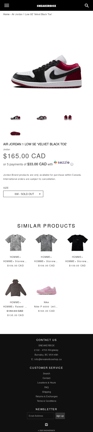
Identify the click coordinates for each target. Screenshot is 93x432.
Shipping (46, 391)
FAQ (46, 387)
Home (6, 14)
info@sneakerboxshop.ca (48, 359)
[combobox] (23, 194)
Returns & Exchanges (47, 396)
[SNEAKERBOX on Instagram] (46, 424)
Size (5, 187)
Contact (46, 378)
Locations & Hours (46, 382)
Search (46, 373)
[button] (46, 163)
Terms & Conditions (46, 400)
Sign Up (60, 415)
